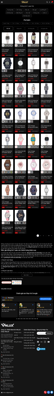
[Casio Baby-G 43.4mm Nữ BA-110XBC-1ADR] (11, 121)
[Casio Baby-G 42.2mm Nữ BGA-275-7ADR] (45, 172)
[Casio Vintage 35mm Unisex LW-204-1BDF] (19, 45)
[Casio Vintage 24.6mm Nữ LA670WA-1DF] (11, 45)
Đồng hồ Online (18, 341)
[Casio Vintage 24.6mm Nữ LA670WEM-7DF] (8, 45)
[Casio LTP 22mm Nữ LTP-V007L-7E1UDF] (46, 89)
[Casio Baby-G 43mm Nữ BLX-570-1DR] (7, 63)
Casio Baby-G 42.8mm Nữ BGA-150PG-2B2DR (33, 203)
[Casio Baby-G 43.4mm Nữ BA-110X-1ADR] (7, 114)
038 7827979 (6, 352)
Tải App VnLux (17, 332)
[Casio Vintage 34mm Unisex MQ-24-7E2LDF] (24, 70)
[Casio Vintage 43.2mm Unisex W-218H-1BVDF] (21, 96)
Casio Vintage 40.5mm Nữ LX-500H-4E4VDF (33, 178)
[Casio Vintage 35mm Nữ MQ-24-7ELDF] (20, 63)
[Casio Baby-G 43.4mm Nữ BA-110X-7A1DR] (24, 197)
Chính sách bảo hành (29, 332)
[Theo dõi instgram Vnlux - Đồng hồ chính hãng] (45, 341)
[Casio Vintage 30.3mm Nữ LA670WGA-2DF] (6, 45)
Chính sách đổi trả (28, 340)
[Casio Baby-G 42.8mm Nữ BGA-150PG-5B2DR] (37, 197)
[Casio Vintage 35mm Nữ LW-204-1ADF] (21, 45)
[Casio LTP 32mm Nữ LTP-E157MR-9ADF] (45, 121)
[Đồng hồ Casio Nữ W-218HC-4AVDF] (20, 89)
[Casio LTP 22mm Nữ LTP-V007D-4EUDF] (34, 45)
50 (48, 235)
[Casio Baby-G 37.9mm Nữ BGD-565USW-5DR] (7, 165)
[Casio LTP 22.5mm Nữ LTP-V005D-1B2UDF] (21, 121)
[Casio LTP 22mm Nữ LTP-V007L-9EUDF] (33, 38)
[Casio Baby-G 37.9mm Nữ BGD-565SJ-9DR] (6, 172)
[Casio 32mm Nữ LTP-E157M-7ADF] (46, 114)
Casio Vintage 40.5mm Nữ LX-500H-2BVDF (33, 127)
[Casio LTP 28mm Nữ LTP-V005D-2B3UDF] (20, 114)
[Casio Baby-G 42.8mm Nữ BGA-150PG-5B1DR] (32, 197)
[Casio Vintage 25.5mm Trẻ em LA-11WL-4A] (8, 197)
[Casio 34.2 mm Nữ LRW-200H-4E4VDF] (24, 146)
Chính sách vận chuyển (29, 337)
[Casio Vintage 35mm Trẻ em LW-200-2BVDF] (24, 172)
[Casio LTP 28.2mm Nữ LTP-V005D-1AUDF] (19, 121)
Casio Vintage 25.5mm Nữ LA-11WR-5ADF (7, 203)
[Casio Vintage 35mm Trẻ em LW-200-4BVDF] (19, 172)
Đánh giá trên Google (45, 298)
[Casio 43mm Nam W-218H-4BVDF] (19, 96)
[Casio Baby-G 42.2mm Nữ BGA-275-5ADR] (47, 172)
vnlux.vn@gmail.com (8, 392)
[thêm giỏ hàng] (8, 34)
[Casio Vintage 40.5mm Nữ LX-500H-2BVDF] (33, 114)
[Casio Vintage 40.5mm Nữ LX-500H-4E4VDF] (32, 121)
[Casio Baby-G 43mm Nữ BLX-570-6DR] (6, 70)
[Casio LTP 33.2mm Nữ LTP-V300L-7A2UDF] (6, 222)
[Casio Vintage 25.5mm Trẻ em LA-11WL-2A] (11, 197)
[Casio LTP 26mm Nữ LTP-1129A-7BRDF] (50, 197)
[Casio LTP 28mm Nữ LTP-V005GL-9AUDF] (24, 121)
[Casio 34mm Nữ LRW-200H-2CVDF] (21, 146)
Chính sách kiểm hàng (29, 348)
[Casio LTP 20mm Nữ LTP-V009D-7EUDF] (33, 63)
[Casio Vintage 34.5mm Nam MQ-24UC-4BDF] (21, 70)
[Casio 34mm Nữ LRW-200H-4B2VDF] (20, 139)
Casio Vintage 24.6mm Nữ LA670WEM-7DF (45, 76)
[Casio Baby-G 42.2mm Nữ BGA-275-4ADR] (46, 165)
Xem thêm (26, 275)
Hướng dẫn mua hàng (29, 343)
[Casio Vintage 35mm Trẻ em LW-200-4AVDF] (21, 172)
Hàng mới (19, 28)
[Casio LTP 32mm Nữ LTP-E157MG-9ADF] (47, 121)
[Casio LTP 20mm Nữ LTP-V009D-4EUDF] (32, 70)
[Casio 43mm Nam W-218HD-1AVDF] (24, 96)
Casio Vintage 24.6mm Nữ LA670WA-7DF (5, 51)
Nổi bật (8, 28)
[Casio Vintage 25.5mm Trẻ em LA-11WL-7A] (6, 197)
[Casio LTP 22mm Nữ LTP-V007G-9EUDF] (37, 45)
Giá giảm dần (44, 28)
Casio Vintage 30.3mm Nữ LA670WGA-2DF (32, 152)
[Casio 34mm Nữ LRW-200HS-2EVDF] (19, 146)
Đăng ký (49, 333)
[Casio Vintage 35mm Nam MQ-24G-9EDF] (19, 70)
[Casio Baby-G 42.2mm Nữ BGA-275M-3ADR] (50, 172)
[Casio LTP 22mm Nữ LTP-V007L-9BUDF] (46, 38)
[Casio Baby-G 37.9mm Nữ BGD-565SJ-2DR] (8, 172)
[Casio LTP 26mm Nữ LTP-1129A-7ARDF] (46, 190)
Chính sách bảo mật (29, 335)
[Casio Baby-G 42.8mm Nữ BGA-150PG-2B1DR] (34, 197)
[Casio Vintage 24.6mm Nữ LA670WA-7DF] (7, 38)
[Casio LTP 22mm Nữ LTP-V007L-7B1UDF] (7, 89)
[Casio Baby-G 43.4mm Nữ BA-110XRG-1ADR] (8, 121)
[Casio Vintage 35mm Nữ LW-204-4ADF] (20, 38)
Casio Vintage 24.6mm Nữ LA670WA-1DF (44, 152)
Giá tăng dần (31, 28)
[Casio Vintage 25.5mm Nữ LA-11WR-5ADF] (7, 190)
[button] (17, 318)
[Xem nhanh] (11, 34)
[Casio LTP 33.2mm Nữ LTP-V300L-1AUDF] (8, 222)
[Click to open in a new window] (38, 341)
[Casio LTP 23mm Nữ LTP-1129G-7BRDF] (45, 197)
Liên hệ (16, 335)
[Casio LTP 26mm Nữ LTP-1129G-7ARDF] (47, 197)
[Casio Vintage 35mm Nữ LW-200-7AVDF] (20, 165)
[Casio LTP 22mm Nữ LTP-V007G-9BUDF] (11, 146)
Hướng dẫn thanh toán (29, 345)
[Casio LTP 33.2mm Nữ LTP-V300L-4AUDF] (7, 215)
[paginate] (51, 235)
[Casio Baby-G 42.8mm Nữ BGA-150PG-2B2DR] (33, 190)
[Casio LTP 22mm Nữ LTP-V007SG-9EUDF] (32, 45)
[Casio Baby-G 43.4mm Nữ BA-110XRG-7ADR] (6, 121)
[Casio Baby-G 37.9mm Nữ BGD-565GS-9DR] (11, 172)
